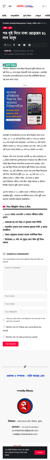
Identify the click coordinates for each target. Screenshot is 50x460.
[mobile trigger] (5, 6)
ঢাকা (10, 28)
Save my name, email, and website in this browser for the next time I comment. (25, 319)
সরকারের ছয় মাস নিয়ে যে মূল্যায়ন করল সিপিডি (23, 222)
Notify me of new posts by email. (22, 337)
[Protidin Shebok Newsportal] (25, 6)
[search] (37, 6)
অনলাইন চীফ (7, 51)
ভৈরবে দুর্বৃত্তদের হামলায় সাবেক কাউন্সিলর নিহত (23, 234)
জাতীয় (5, 28)
